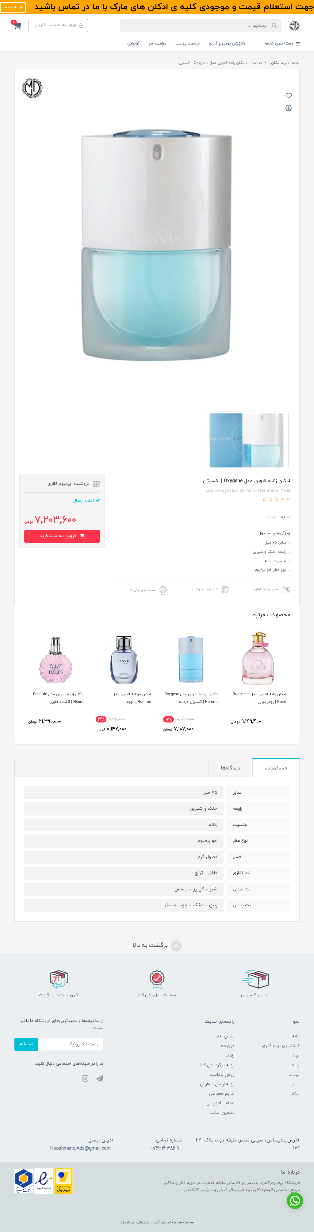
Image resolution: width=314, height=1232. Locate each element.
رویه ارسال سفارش (217, 1084)
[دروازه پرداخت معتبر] (63, 1180)
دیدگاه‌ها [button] (230, 768)
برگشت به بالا (150, 945)
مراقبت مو (157, 43)
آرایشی (133, 43)
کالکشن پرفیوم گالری (227, 43)
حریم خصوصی (221, 1094)
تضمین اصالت (222, 1113)
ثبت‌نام (26, 1044)
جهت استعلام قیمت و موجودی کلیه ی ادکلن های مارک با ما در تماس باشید (173, 7)
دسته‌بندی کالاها (279, 43)
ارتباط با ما (13, 7)
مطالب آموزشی (220, 1103)
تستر (295, 1084)
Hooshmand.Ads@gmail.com (80, 1148)
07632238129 (164, 1148)
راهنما (229, 1055)
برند (296, 1055)
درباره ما (227, 1046)
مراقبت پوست (187, 43)
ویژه (296, 1094)
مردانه (294, 1075)
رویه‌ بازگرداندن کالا (217, 1065)
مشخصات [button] (276, 768)
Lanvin (272, 517)
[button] (21, 25)
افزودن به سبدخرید (59, 536)
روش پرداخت (222, 1075)
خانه (296, 1036)
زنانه (296, 1065)
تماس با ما (225, 1036)
